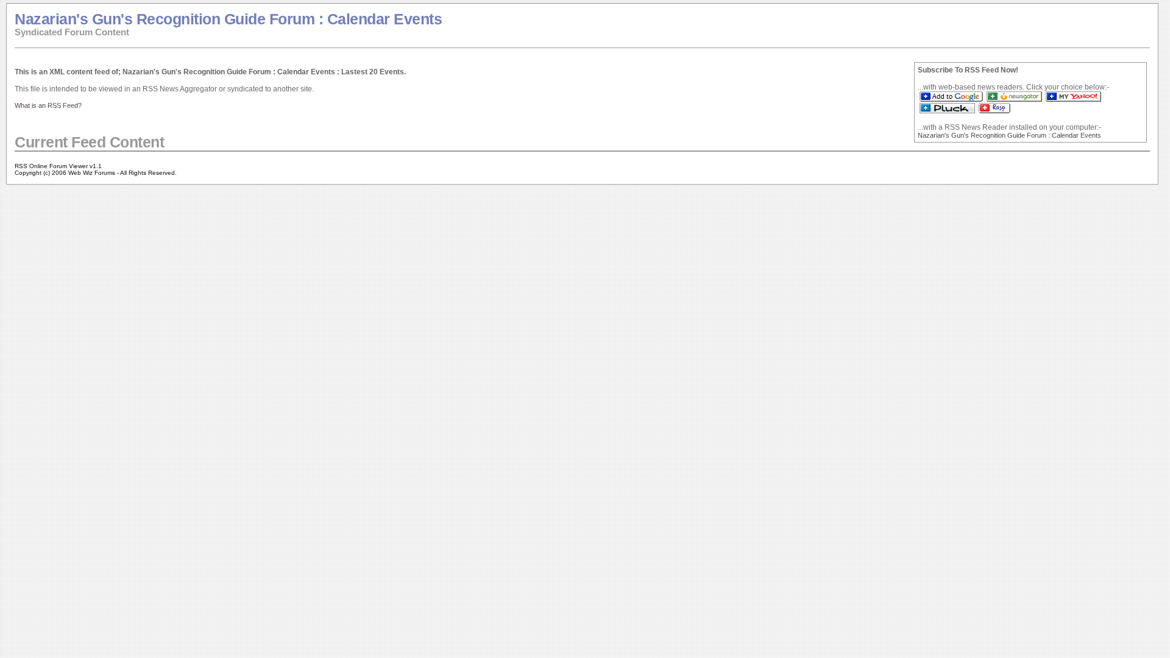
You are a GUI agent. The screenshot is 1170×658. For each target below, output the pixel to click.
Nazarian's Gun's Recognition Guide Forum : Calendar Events (228, 18)
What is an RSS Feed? (48, 105)
